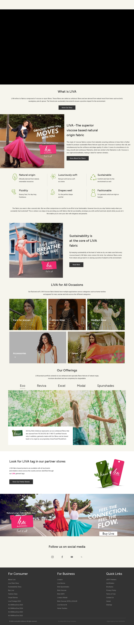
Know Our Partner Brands (21, 482)
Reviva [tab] (41, 386)
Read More (76, 265)
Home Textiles (62, 608)
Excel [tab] (61, 386)
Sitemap (109, 605)
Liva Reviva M (62, 605)
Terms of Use (111, 594)
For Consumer (18, 573)
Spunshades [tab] (105, 386)
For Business (66, 573)
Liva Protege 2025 (14, 601)
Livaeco (60, 580)
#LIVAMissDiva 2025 (15, 605)
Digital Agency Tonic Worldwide (116, 621)
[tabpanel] (67, 417)
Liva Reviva (61, 583)
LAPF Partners (111, 580)
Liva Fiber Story (13, 583)
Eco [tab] (22, 386)
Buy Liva (11, 590)
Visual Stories (13, 597)
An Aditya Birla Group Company (67, 621)
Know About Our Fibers (78, 158)
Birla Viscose (61, 590)
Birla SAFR (60, 594)
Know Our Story (67, 107)
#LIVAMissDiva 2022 (15, 615)
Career (108, 601)
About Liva (11, 580)
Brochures (109, 587)
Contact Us (110, 597)
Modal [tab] (81, 386)
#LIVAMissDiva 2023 (15, 612)
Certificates (110, 583)
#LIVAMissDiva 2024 (15, 608)
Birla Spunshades (63, 587)
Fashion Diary (12, 594)
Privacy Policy (111, 590)
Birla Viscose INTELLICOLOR (67, 601)
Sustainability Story (14, 587)
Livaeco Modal (62, 597)
